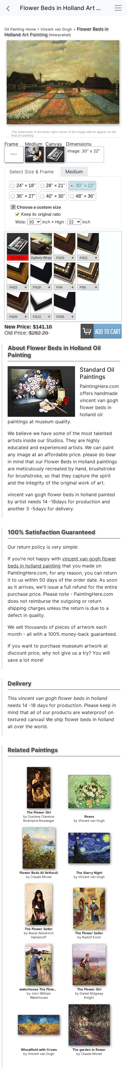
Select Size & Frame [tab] (31, 172)
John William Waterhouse (40, 995)
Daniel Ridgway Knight (91, 995)
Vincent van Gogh (56, 29)
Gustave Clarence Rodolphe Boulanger (38, 818)
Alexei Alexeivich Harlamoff (41, 935)
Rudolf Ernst (91, 937)
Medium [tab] (74, 172)
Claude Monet (41, 877)
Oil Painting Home (20, 29)
